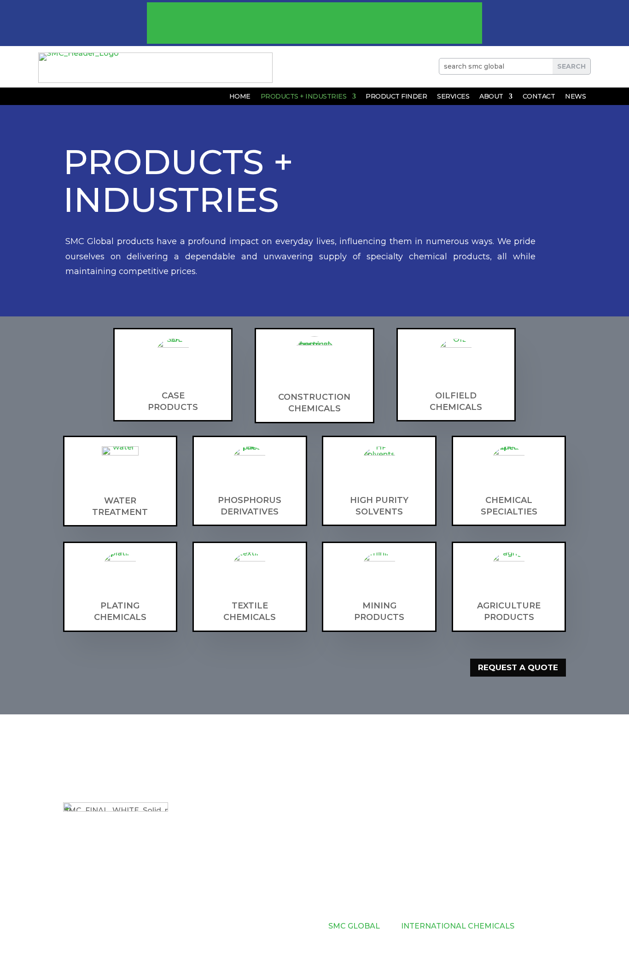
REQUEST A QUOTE (518, 667)
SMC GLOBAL (355, 926)
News (575, 96)
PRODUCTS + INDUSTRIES (304, 96)
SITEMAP (275, 926)
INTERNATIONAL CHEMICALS (458, 926)
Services (453, 96)
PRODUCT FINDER (396, 96)
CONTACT (539, 96)
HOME (239, 96)
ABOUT (491, 96)
